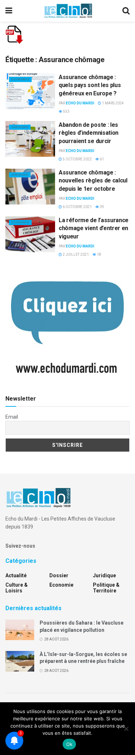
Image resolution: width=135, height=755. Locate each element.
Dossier (58, 575)
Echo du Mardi (80, 103)
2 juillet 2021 (75, 254)
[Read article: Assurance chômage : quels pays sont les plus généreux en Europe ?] (30, 91)
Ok (69, 744)
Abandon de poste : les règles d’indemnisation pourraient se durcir (88, 132)
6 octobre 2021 (77, 207)
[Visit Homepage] (68, 11)
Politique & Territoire (106, 588)
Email (11, 417)
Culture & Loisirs (16, 588)
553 (65, 111)
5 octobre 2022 (77, 159)
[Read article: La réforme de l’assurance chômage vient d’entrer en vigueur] (30, 234)
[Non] (126, 728)
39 (101, 207)
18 (98, 254)
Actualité (16, 575)
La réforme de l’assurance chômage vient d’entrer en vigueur (94, 228)
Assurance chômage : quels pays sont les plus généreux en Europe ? (90, 85)
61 (101, 159)
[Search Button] (126, 11)
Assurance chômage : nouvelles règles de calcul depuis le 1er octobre (93, 180)
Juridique (19, 127)
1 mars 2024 (112, 103)
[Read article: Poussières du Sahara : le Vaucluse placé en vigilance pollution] (19, 630)
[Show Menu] (8, 11)
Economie (20, 79)
